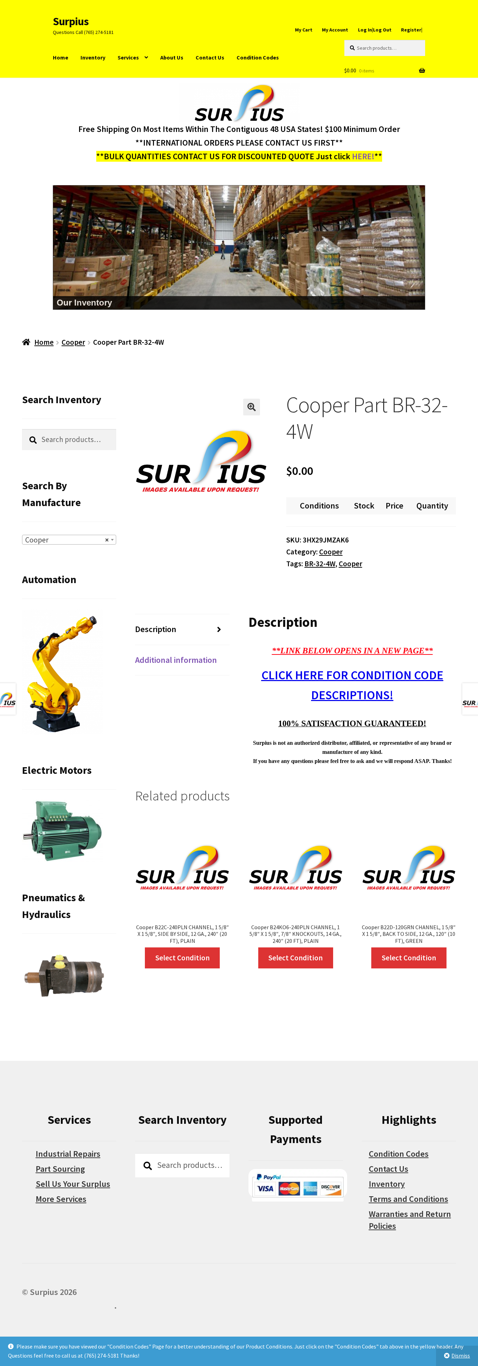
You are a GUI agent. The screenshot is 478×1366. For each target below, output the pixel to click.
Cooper (73, 342)
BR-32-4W (319, 563)
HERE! (363, 156)
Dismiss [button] (460, 1355)
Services (128, 57)
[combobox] (69, 540)
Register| (411, 30)
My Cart (303, 30)
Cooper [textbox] (67, 540)
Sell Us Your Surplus (73, 1183)
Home (60, 57)
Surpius (71, 21)
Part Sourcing (60, 1168)
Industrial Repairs (68, 1153)
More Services (61, 1198)
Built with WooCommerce (68, 1305)
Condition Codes (258, 57)
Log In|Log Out (375, 30)
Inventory (92, 57)
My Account (335, 30)
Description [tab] (155, 629)
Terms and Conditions (408, 1198)
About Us (171, 57)
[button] (251, 407)
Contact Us (210, 57)
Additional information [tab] (176, 659)
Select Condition (182, 957)
